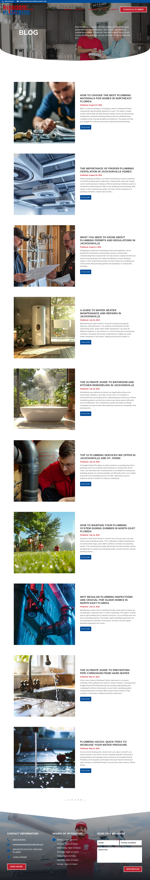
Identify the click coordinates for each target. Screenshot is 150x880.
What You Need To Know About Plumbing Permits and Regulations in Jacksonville (107, 240)
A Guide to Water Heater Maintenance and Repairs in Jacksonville (100, 313)
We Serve (93, 9)
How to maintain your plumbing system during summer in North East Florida (107, 528)
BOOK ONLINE (17, 867)
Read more (85, 127)
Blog (105, 9)
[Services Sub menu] (85, 9)
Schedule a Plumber (133, 9)
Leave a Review (20, 857)
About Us (68, 9)
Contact (114, 9)
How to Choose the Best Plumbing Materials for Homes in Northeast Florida (106, 98)
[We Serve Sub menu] (98, 9)
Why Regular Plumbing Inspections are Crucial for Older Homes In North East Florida (106, 599)
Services (79, 9)
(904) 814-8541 (19, 840)
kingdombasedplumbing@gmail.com (28, 844)
